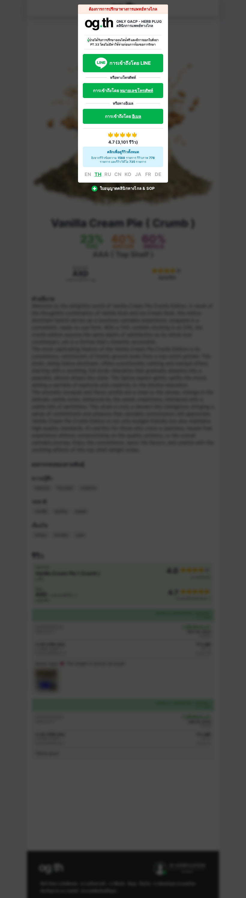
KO (127, 174)
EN (88, 174)
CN (118, 174)
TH (97, 174)
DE (158, 174)
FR (148, 174)
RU (107, 174)
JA (138, 174)
